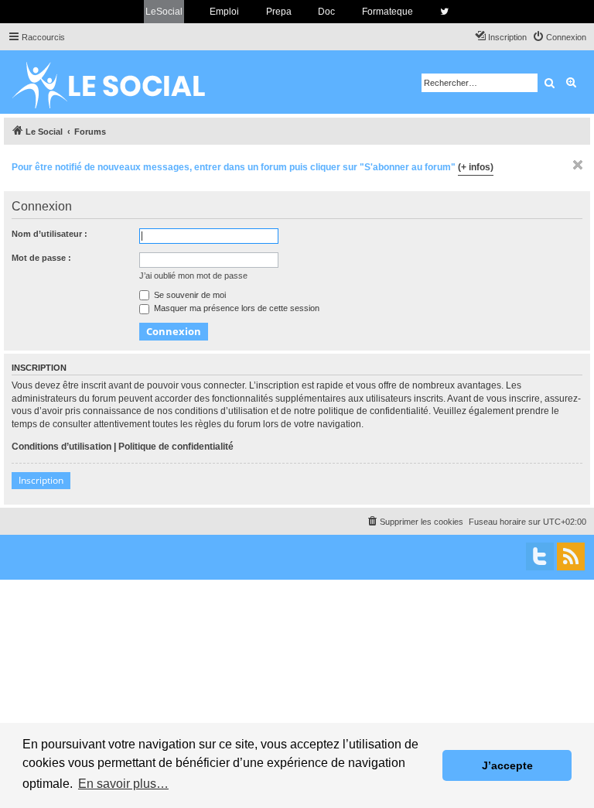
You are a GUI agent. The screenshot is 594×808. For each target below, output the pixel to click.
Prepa (279, 11)
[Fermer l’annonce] (577, 164)
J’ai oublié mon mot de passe (193, 275)
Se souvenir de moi (189, 295)
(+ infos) (475, 167)
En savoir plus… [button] (123, 783)
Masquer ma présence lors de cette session (235, 308)
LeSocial (164, 11)
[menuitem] (559, 37)
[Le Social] (120, 82)
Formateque (387, 11)
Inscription (41, 480)
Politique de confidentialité (176, 446)
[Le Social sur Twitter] (444, 11)
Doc (326, 11)
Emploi (224, 11)
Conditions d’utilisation (61, 446)
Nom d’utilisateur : (49, 233)
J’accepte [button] (507, 765)
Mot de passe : (41, 257)
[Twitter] (540, 556)
